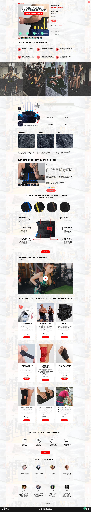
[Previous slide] (19, 20)
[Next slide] (47, 20)
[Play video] (45, 278)
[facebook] (86, 509)
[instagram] (88, 509)
